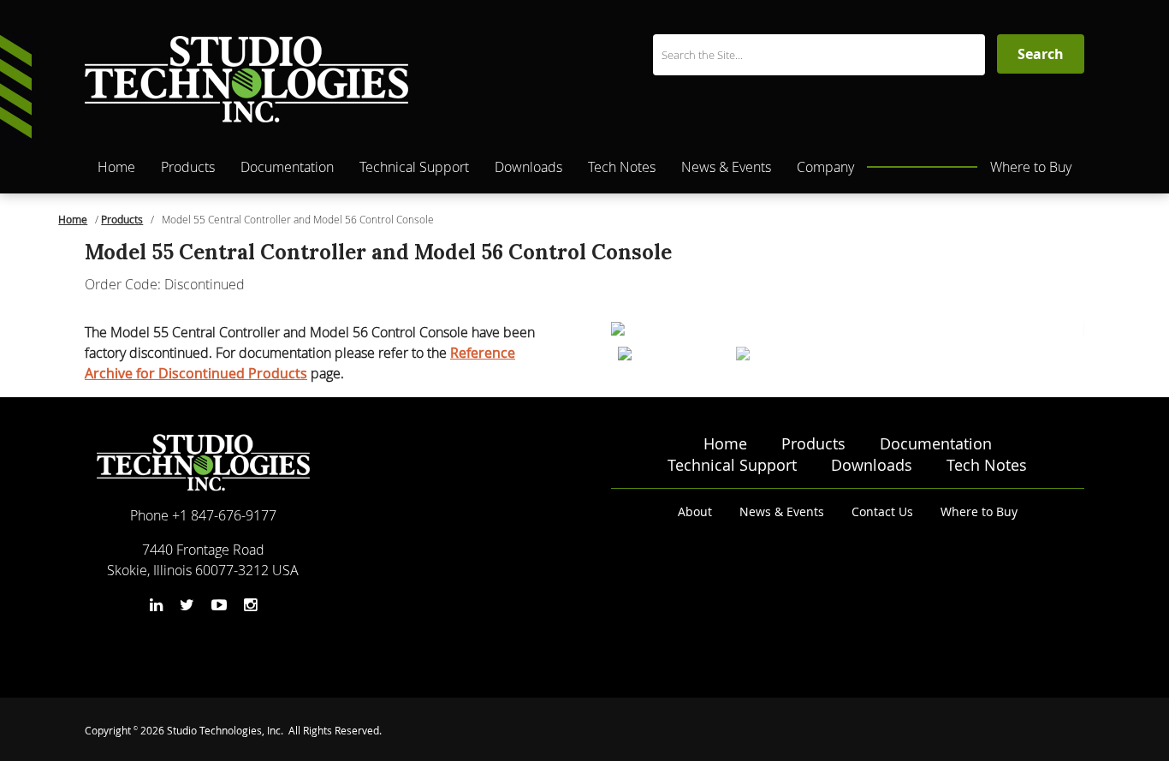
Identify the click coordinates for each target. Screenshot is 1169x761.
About (695, 511)
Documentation (287, 167)
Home (116, 167)
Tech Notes (622, 167)
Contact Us (882, 511)
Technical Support (414, 167)
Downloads (528, 167)
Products (188, 167)
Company (825, 167)
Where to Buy (1030, 167)
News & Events (726, 167)
